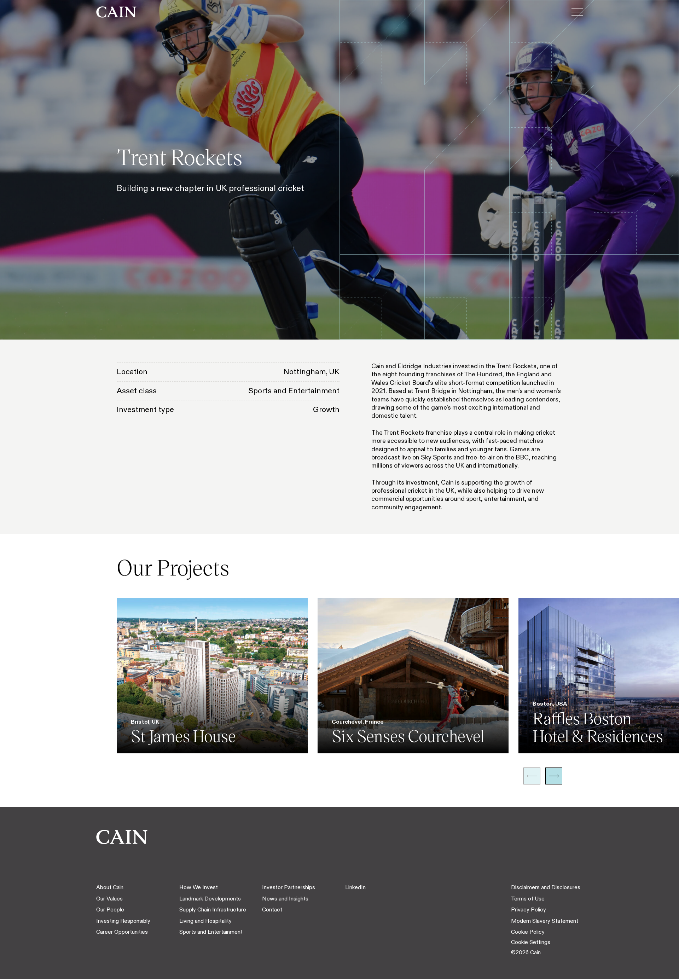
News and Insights (285, 898)
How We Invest (198, 887)
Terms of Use (528, 898)
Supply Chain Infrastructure (212, 909)
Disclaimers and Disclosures (545, 887)
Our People (110, 909)
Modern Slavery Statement (544, 920)
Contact (272, 909)
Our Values (109, 898)
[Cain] (116, 12)
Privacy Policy (528, 909)
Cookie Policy (528, 931)
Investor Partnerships (288, 887)
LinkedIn (355, 887)
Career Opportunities (122, 931)
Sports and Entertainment (211, 931)
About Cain (109, 887)
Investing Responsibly (123, 920)
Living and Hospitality (205, 920)
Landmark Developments (210, 898)
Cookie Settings (530, 942)
